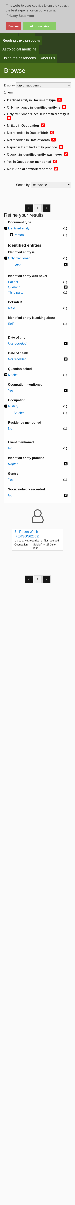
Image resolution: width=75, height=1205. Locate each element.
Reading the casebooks (21, 40)
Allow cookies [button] (39, 26)
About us (48, 58)
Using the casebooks (19, 58)
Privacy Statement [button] (20, 15)
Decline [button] (13, 26)
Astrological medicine (19, 49)
